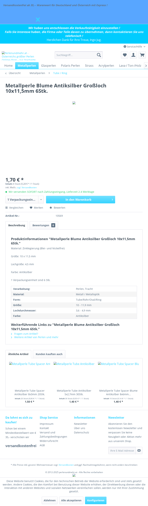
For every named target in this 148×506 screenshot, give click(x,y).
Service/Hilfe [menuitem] (134, 46)
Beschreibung (16, 225)
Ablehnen (50, 500)
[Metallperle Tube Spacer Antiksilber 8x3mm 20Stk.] (29, 374)
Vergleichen (15, 207)
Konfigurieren (95, 500)
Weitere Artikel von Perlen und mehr (36, 337)
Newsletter (80, 423)
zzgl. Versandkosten (27, 187)
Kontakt (44, 428)
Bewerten (59, 207)
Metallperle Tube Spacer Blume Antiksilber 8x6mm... (118, 392)
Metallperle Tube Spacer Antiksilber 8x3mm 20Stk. (29, 392)
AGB (42, 445)
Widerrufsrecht (49, 441)
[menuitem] (79, 55)
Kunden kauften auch (49, 354)
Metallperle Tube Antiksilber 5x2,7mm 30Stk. (74, 392)
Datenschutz (81, 432)
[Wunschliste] (124, 55)
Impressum (46, 423)
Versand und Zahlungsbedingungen (53, 434)
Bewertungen (43, 225)
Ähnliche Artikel (18, 354)
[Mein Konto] (133, 55)
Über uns (79, 428)
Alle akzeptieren (71, 500)
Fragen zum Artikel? (26, 333)
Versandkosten (66, 464)
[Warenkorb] (142, 55)
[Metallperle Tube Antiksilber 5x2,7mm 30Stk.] (74, 374)
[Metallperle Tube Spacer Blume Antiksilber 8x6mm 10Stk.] (118, 374)
